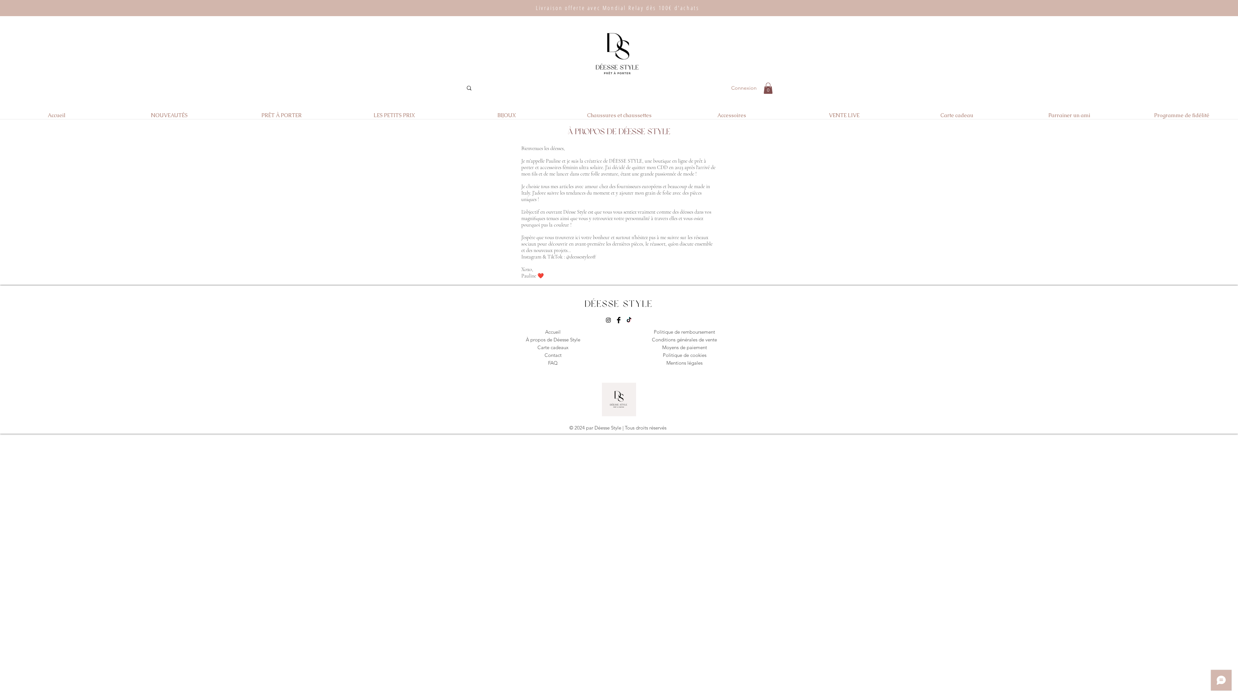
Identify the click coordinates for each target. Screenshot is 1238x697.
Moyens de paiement (684, 347)
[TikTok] (629, 320)
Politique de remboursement (684, 332)
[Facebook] (618, 320)
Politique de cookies (684, 355)
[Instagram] (608, 320)
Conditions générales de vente (684, 340)
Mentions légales (684, 363)
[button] (768, 88)
